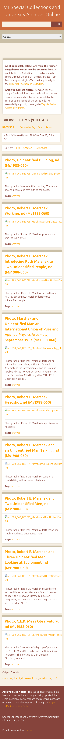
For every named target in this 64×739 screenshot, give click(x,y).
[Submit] (59, 24)
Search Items (45, 127)
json (36, 678)
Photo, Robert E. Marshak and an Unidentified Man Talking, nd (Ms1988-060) (32, 450)
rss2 (55, 678)
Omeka (28, 730)
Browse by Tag (27, 127)
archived (15, 196)
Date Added (41, 148)
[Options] (53, 24)
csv (10, 678)
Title (18, 148)
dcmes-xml (27, 678)
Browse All (9, 127)
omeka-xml (45, 678)
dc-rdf (17, 678)
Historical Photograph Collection (26, 84)
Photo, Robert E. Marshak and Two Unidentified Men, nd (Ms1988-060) (30, 503)
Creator (27, 148)
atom (5, 678)
